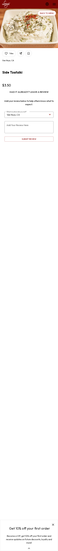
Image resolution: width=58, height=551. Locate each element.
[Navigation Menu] (54, 4)
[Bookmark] (28, 53)
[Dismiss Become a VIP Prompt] (53, 524)
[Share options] (21, 53)
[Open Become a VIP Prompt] (29, 548)
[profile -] (47, 4)
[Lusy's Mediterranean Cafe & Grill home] (14, 4)
